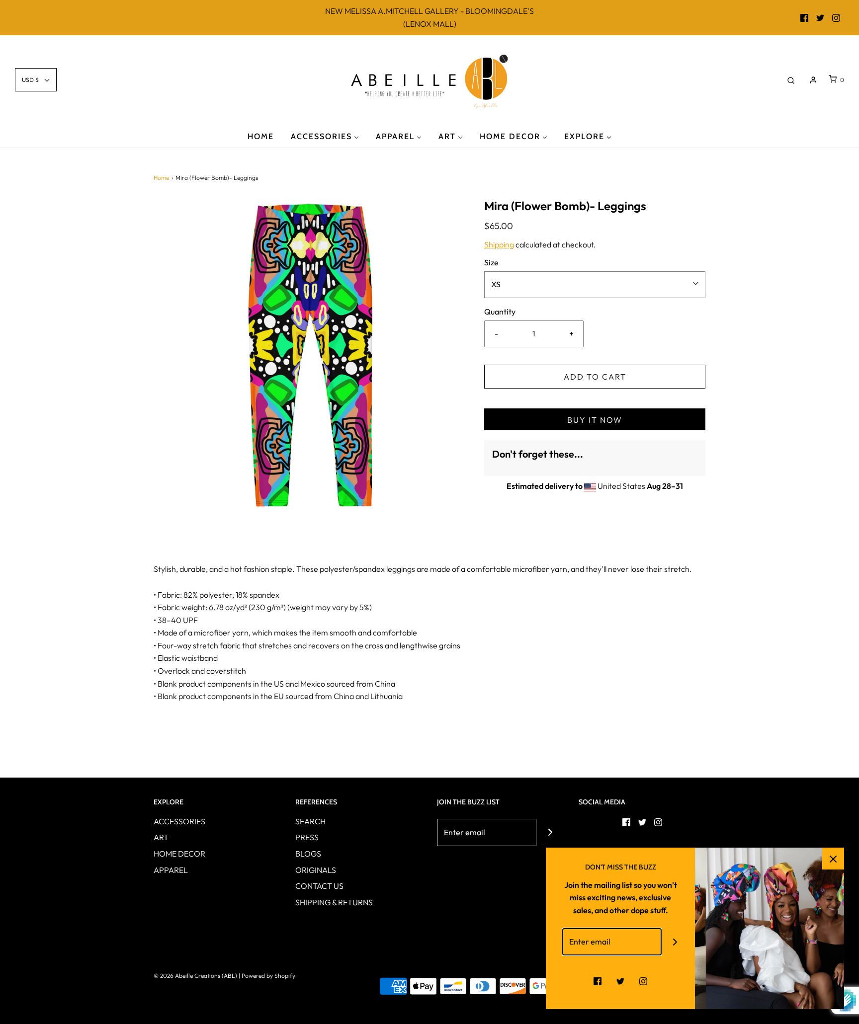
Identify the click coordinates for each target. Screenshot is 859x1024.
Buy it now (594, 420)
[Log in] (813, 80)
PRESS (307, 837)
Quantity (499, 311)
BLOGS (308, 854)
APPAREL (171, 870)
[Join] (550, 832)
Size (491, 262)
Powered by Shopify (268, 975)
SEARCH (310, 821)
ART (161, 837)
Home (161, 177)
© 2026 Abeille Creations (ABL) (195, 975)
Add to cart (595, 377)
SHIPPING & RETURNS (334, 902)
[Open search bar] (791, 80)
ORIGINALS (315, 870)
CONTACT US (319, 886)
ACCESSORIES (179, 821)
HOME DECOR (179, 854)
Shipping (499, 244)
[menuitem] (261, 136)
